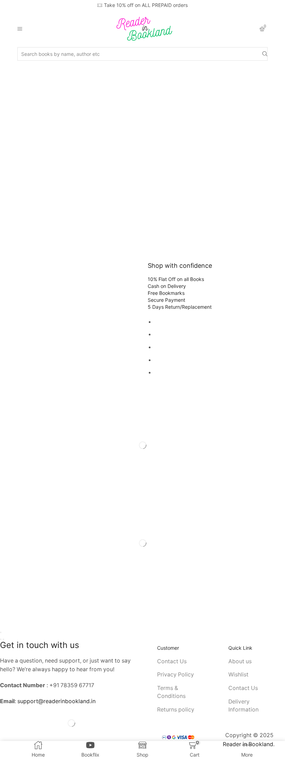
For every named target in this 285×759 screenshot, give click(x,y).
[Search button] (264, 54)
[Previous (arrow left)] (0, 639)
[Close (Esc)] (0, 632)
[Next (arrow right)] (3, 639)
